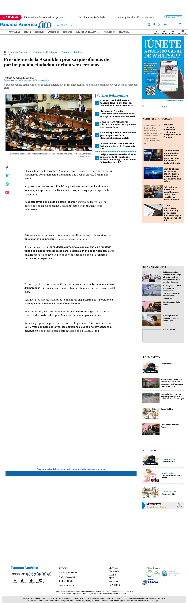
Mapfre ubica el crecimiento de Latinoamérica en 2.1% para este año (117, 146)
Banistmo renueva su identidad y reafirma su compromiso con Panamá (172, 131)
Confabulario (167, 364)
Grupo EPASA (66, 585)
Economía (39, 32)
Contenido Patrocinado (157, 118)
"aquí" (156, 600)
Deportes (67, 32)
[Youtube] (165, 24)
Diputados (51, 51)
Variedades (53, 32)
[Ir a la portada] (18, 25)
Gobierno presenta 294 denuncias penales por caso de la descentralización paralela (118, 135)
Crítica (113, 567)
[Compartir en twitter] (7, 175)
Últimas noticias (154, 267)
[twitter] (159, 24)
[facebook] (154, 24)
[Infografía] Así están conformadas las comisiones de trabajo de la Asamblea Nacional (117, 113)
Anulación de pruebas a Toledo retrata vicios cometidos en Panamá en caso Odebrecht (172, 382)
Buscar (63, 568)
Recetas (113, 581)
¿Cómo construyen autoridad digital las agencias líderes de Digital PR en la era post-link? (173, 213)
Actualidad (14, 32)
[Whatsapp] (28, 573)
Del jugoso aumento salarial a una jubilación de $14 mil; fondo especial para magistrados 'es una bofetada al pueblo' (118, 158)
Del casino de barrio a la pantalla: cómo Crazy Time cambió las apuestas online (172, 193)
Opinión (27, 32)
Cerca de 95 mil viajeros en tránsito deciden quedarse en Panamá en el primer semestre (116, 103)
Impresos (114, 584)
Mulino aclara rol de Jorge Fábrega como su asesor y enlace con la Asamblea (118, 124)
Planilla (66, 51)
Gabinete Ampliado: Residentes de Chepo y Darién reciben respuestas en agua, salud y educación (172, 277)
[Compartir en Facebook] (7, 167)
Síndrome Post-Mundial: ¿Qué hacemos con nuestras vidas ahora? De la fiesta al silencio (172, 156)
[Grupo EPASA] (150, 584)
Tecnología (109, 32)
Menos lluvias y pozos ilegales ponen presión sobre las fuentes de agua (172, 396)
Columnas (149, 450)
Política (78, 51)
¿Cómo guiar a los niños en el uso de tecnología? (171, 318)
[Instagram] (149, 24)
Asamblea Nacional (18, 51)
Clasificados (67, 576)
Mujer (112, 574)
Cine (111, 578)
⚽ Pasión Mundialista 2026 (88, 32)
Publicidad (66, 581)
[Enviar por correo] (7, 192)
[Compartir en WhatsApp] (7, 184)
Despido (37, 51)
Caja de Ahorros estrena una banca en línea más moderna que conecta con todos (172, 175)
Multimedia (124, 32)
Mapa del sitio (68, 572)
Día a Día (114, 571)
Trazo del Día (169, 329)
